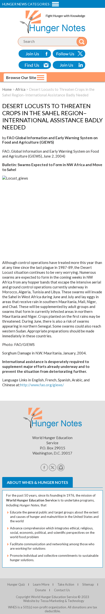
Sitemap (88, 584)
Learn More (41, 584)
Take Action (65, 584)
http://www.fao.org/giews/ (42, 385)
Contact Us (62, 590)
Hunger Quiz (16, 584)
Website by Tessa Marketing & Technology (53, 601)
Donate (40, 590)
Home (7, 89)
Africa (20, 89)
